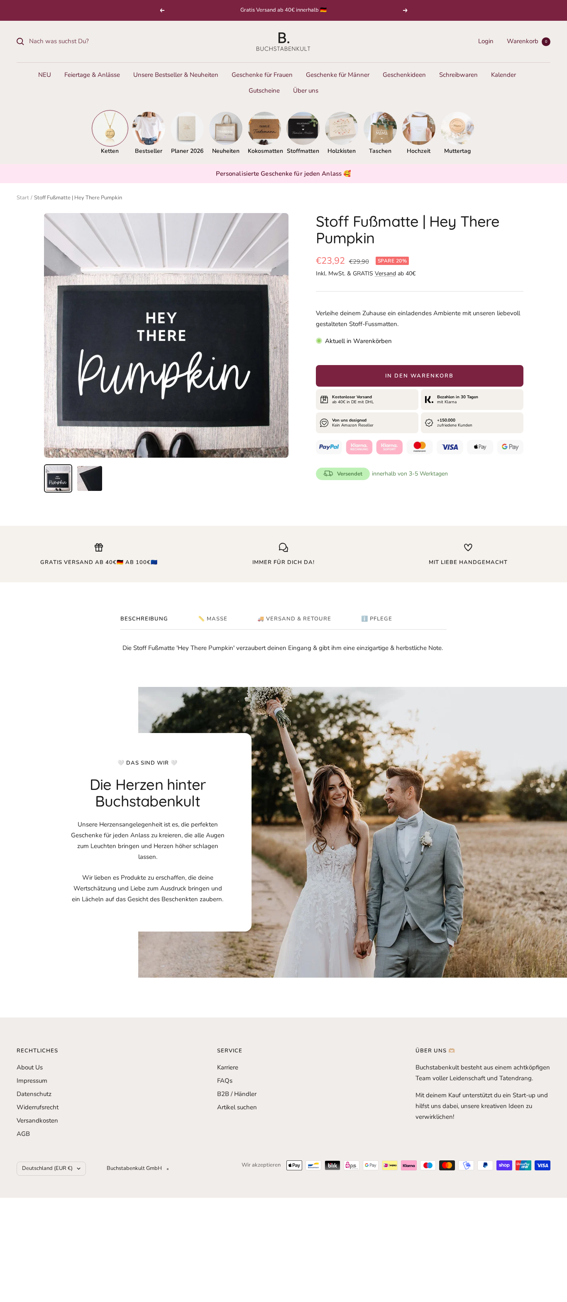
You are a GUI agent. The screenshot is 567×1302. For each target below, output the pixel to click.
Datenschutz (34, 1094)
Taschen (380, 151)
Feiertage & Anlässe (92, 75)
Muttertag (457, 151)
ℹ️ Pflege (376, 619)
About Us (30, 1067)
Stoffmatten (303, 151)
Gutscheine (264, 90)
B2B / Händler (237, 1094)
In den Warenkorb (419, 376)
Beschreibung (144, 619)
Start (23, 197)
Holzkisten (341, 151)
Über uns (305, 90)
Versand (385, 273)
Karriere (227, 1067)
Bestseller (148, 151)
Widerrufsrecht (38, 1107)
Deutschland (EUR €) (47, 1168)
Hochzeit (418, 151)
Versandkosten (37, 1120)
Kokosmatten (264, 151)
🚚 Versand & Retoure (294, 619)
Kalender (503, 75)
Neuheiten (226, 151)
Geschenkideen (404, 75)
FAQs (224, 1080)
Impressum (32, 1080)
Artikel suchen (237, 1107)
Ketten (110, 151)
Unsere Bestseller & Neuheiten (175, 75)
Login (486, 41)
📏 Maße (212, 619)
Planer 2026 (187, 151)
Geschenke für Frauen (262, 75)
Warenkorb (527, 41)
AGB (23, 1134)
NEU (44, 75)
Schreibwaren (458, 75)
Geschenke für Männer (337, 75)
